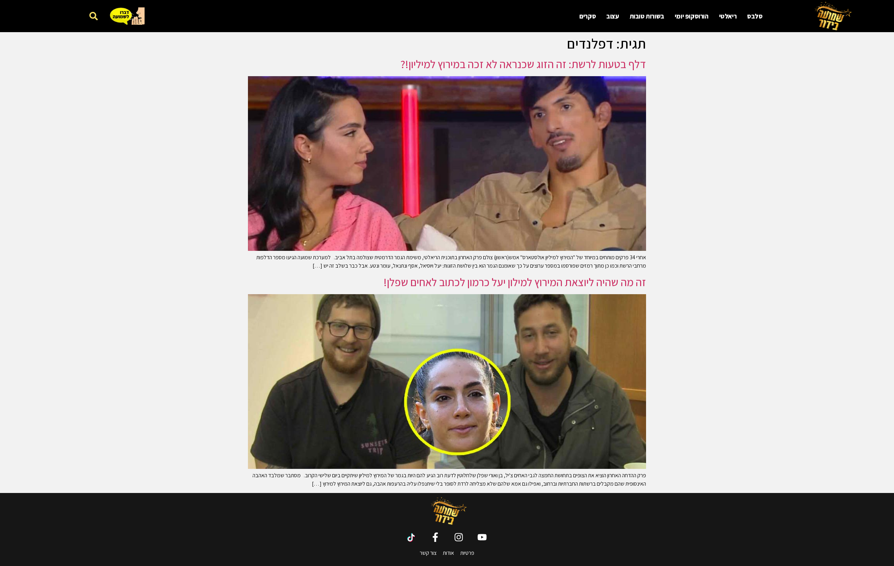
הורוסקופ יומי (692, 16)
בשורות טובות (647, 16)
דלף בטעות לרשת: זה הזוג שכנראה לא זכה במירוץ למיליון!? (523, 64)
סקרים (587, 16)
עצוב (612, 16)
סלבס (754, 16)
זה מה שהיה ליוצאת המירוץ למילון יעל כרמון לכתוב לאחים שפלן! (514, 282)
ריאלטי (728, 16)
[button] (93, 16)
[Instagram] (458, 537)
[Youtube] (482, 537)
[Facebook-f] (435, 537)
